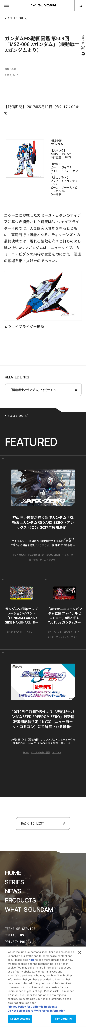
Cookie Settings (20, 1018)
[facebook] (82, 54)
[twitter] (83, 48)
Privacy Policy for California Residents (32, 1006)
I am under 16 (63, 1018)
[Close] (79, 952)
